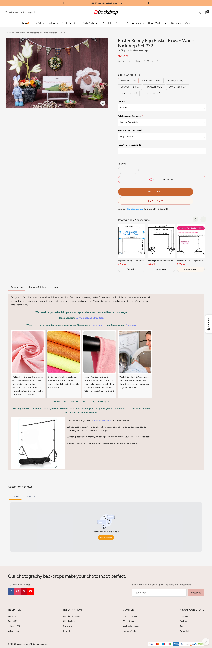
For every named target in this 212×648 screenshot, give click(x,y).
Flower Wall (154, 23)
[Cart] (205, 12)
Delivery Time (13, 631)
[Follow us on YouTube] (30, 591)
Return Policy (68, 631)
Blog (181, 626)
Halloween (53, 23)
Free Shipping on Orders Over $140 (106, 3)
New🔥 (26, 23)
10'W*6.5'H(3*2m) (154, 87)
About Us (12, 616)
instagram (97, 325)
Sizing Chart (68, 626)
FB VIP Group (128, 621)
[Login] (199, 12)
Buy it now (155, 201)
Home (8, 33)
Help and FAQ (14, 626)
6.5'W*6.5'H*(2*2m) (130, 87)
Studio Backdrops (70, 23)
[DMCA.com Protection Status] (201, 644)
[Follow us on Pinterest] (24, 591)
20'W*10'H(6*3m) (151, 93)
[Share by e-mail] (157, 61)
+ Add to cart (191, 269)
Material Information (71, 616)
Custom (119, 23)
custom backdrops (103, 420)
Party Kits (107, 23)
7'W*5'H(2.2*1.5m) (174, 80)
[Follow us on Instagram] (17, 591)
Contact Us (12, 621)
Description (17, 287)
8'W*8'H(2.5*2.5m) (178, 87)
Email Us (183, 621)
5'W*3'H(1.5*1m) (128, 80)
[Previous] (195, 219)
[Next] (203, 219)
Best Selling (38, 23)
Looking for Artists (131, 626)
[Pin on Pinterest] (148, 61)
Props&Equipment (135, 23)
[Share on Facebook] (144, 61)
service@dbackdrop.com (90, 317)
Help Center (185, 616)
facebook (131, 325)
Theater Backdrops (172, 23)
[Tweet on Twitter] (152, 61)
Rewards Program (130, 616)
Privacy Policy (185, 631)
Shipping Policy (69, 621)
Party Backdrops (91, 23)
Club (187, 23)
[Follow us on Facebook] (11, 591)
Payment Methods (130, 631)
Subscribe (196, 592)
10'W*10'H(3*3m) (129, 93)
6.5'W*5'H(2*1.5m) (151, 80)
